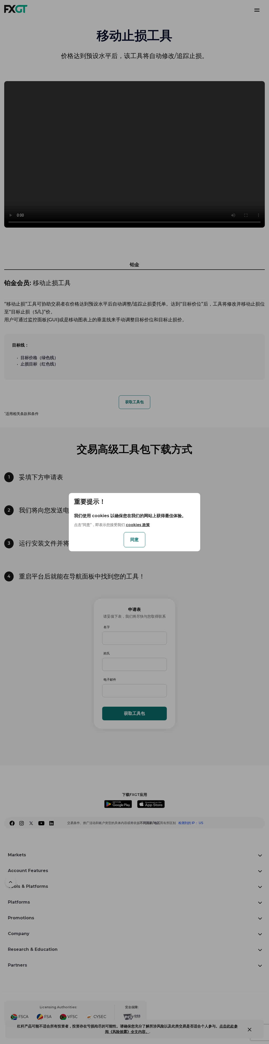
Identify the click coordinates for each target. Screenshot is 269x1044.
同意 (134, 539)
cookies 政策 (138, 524)
